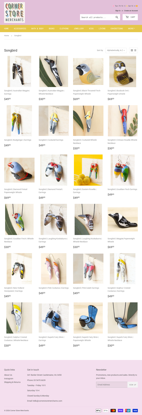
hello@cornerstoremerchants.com (47, 401)
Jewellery (79, 28)
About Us (8, 375)
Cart (132, 17)
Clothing (64, 28)
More (131, 28)
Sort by (100, 50)
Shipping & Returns (12, 382)
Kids (91, 28)
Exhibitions (117, 28)
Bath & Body (37, 28)
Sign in (118, 11)
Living (102, 28)
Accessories (20, 28)
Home (6, 28)
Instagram (8, 378)
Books (51, 28)
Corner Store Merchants (19, 410)
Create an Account (131, 11)
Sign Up (132, 385)
